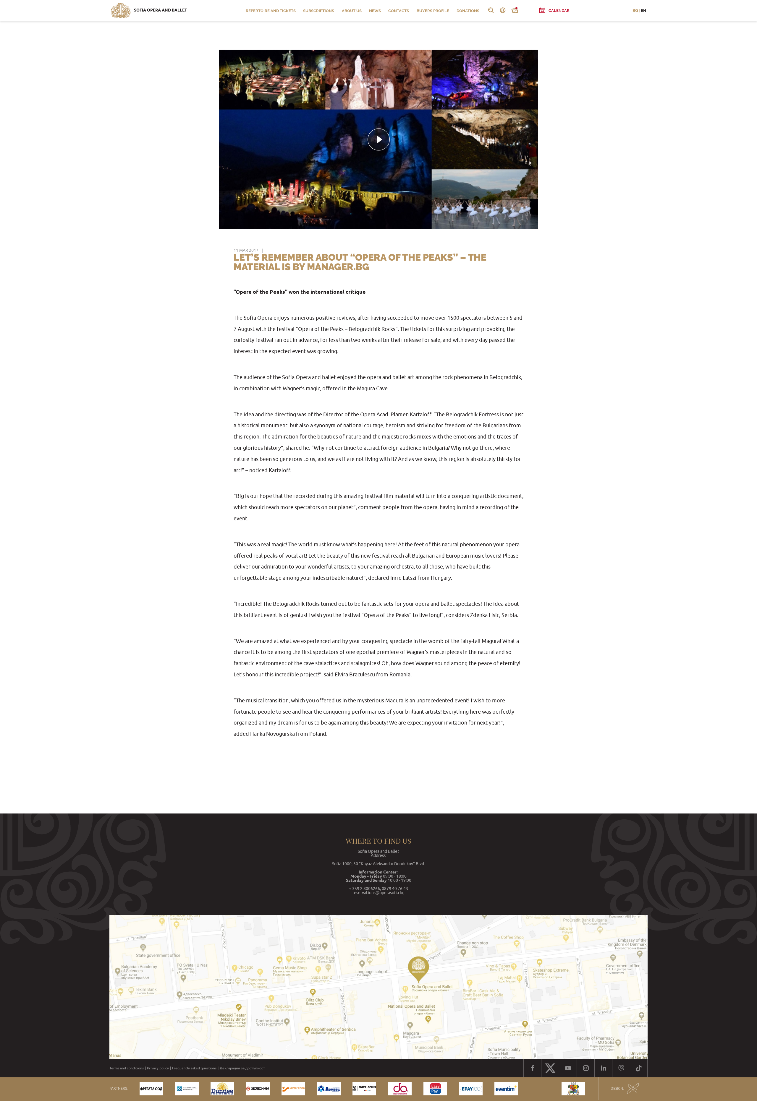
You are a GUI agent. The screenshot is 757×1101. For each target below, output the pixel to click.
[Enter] (502, 10)
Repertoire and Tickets (271, 11)
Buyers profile (433, 11)
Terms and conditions (126, 1068)
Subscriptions (318, 11)
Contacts (398, 11)
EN (643, 10)
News (375, 11)
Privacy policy (158, 1068)
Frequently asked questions (194, 1068)
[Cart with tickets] (514, 10)
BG (635, 10)
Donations (468, 11)
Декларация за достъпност (242, 1068)
